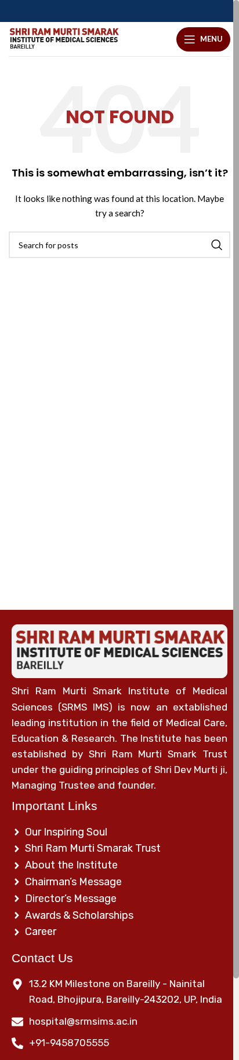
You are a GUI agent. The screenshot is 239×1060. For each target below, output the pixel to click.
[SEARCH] (217, 244)
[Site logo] (64, 39)
